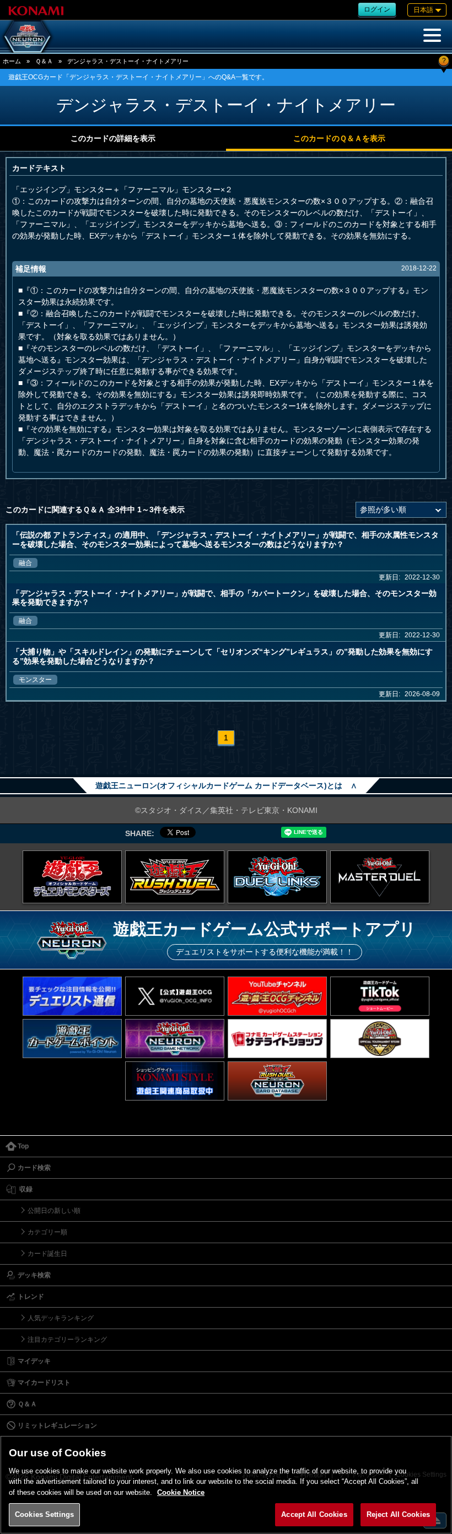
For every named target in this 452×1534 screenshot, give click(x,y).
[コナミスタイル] (174, 1081)
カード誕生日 (47, 1253)
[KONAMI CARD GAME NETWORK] (174, 1038)
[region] (226, 1484)
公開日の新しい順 (54, 1211)
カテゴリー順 (47, 1232)
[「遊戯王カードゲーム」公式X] (174, 996)
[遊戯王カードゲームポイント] (72, 1038)
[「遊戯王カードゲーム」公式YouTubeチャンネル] (277, 996)
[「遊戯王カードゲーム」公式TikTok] (379, 996)
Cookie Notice (181, 1492)
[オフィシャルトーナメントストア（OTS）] (379, 1038)
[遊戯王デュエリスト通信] (72, 996)
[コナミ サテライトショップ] (277, 1038)
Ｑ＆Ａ (44, 61)
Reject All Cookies (398, 1514)
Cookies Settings (44, 1514)
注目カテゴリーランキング (67, 1339)
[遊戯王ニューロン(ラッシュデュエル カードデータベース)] (277, 1081)
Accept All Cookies (314, 1514)
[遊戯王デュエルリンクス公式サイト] (277, 876)
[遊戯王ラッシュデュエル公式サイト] (174, 876)
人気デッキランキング (61, 1318)
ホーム (12, 61)
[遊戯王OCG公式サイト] (72, 876)
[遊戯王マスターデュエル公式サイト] (379, 876)
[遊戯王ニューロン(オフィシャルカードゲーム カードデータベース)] (27, 36)
